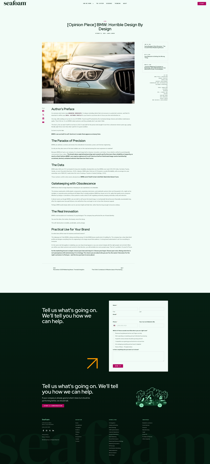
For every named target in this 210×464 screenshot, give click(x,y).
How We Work (87, 3)
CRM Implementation (114, 429)
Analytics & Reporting (161, 76)
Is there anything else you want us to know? (126, 349)
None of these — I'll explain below (123, 347)
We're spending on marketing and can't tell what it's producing (131, 336)
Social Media (164, 98)
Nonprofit (144, 434)
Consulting (164, 79)
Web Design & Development (160, 100)
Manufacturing (145, 429)
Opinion (165, 90)
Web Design (112, 455)
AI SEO (166, 75)
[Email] (43, 122)
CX (167, 86)
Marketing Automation (114, 443)
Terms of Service (46, 437)
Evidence (109, 3)
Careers (77, 439)
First (114, 311)
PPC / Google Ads (163, 92)
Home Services (145, 425)
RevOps (166, 93)
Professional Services (147, 436)
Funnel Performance (113, 439)
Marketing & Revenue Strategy (116, 441)
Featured (165, 89)
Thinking (118, 3)
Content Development (162, 81)
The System (100, 3)
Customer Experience (162, 84)
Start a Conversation (53, 406)
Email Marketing (163, 87)
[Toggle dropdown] (94, 3)
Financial (144, 427)
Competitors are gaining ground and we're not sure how (129, 341)
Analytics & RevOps (113, 425)
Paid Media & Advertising (115, 448)
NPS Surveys (112, 445)
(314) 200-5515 (46, 427)
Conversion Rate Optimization (159, 82)
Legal (143, 432)
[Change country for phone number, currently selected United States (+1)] (115, 325)
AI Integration (112, 423)
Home (76, 423)
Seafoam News (164, 95)
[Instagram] (46, 430)
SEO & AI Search (112, 452)
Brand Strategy (163, 78)
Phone (115, 322)
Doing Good (78, 436)
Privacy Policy (45, 434)
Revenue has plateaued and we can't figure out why (128, 333)
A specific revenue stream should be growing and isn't (129, 338)
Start (202, 3)
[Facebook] (43, 111)
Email (115, 314)
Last (140, 311)
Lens (105, 21)
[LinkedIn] (43, 118)
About (125, 3)
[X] (43, 114)
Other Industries (146, 439)
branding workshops (75, 113)
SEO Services (164, 96)
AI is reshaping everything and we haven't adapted (128, 344)
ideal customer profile (74, 115)
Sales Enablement (113, 450)
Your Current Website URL (147, 322)
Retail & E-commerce (147, 423)
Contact (77, 441)
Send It (118, 366)
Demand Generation (114, 434)
